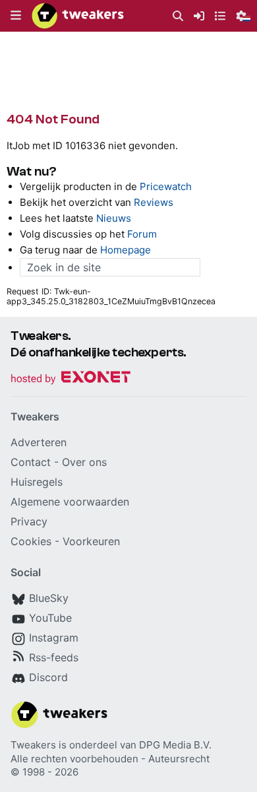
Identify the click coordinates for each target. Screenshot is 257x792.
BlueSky (49, 598)
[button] (15, 16)
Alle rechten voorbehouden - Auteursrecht (110, 758)
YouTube (50, 617)
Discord (48, 677)
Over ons (84, 462)
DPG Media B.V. (175, 745)
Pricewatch (166, 186)
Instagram (53, 637)
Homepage (125, 250)
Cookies (31, 541)
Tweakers (33, 745)
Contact (31, 462)
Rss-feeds (53, 657)
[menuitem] (177, 16)
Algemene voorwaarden (70, 501)
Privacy (29, 521)
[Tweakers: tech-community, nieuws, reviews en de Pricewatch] (77, 16)
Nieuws (113, 218)
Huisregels (37, 481)
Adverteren (39, 442)
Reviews (153, 202)
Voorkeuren (91, 541)
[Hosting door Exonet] (70, 379)
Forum (142, 234)
